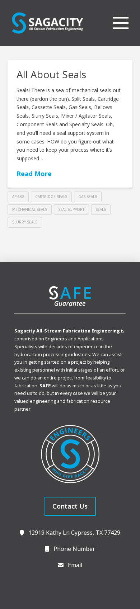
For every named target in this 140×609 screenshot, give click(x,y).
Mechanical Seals (29, 209)
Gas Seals (87, 196)
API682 (18, 196)
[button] (121, 23)
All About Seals (51, 74)
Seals (100, 209)
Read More (34, 173)
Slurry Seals (24, 222)
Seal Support (71, 209)
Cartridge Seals (51, 196)
